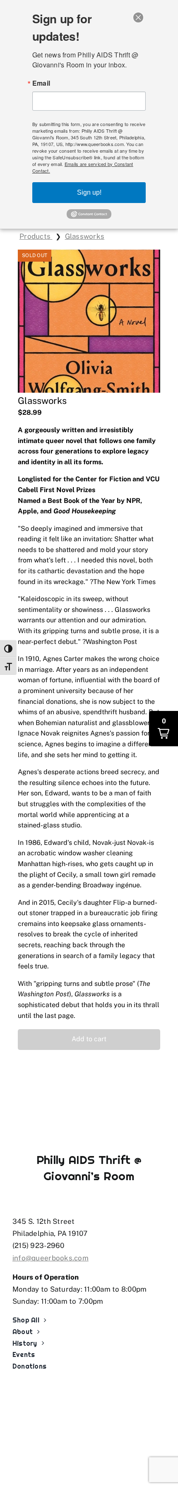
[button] (89, 1039)
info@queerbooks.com (50, 1258)
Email (41, 83)
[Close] (138, 17)
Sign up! (89, 192)
